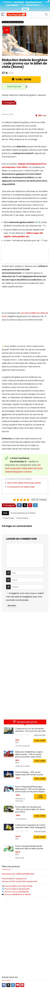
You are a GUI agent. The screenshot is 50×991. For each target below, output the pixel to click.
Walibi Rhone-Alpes (22, 766)
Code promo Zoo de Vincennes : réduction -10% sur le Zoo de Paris (30, 729)
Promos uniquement (14, 878)
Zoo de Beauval (20, 819)
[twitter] (8, 985)
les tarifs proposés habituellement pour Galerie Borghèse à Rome (24, 468)
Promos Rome (22, 518)
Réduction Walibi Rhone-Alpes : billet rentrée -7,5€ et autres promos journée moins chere (29, 754)
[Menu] (3, 14)
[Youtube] (18, 985)
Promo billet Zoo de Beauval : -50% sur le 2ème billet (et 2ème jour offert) (30, 809)
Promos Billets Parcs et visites (13, 22)
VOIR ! (25, 9)
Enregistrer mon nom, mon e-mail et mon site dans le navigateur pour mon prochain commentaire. (25, 596)
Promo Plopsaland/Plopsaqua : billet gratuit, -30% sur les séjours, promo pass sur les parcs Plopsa (30, 789)
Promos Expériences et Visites (23, 513)
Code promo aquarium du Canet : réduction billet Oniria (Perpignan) (30, 826)
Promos (18, 886)
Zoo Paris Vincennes (22, 746)
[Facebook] (4, 985)
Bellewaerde (19, 858)
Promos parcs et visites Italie (21, 486)
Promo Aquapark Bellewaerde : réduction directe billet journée (29, 847)
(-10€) (22, 5)
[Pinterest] (22, 985)
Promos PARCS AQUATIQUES (17, 889)
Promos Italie (8, 518)
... (43, 5)
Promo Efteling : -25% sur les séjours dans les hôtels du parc (29, 773)
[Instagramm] (13, 985)
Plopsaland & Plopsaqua (20, 800)
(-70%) (45, 2)
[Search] (46, 14)
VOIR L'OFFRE (23, 79)
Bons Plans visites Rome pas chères (24, 482)
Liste (18, 874)
